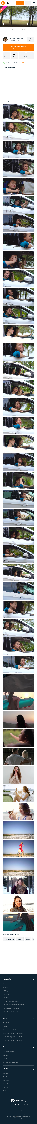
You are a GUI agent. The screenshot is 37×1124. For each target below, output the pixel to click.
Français (5, 1089)
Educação (6, 997)
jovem (20, 938)
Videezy (5, 990)
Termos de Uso (10, 1118)
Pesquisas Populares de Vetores (13, 1035)
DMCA (5, 1028)
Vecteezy (6, 986)
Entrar (28, 3)
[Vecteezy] (3, 3)
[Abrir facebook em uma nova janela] (8, 1106)
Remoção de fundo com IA (11, 1009)
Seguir (30, 40)
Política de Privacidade (23, 1118)
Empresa (6, 993)
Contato (5, 1056)
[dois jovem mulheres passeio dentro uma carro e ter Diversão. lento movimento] (18, 112)
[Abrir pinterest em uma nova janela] (18, 1106)
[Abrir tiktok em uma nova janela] (21, 1106)
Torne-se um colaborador (11, 1063)
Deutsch (5, 1085)
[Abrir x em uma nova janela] (24, 1106)
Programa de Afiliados (10, 1031)
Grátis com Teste (18, 47)
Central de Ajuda (8, 1053)
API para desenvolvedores (11, 1000)
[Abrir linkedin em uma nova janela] (15, 1106)
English (5, 1075)
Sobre (5, 1060)
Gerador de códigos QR (10, 1013)
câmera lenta (9, 938)
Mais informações (10, 66)
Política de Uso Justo (18, 1119)
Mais (4, 1092)
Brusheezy (6, 983)
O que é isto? (20, 63)
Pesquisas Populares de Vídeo (12, 1042)
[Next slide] (29, 938)
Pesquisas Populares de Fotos (12, 1038)
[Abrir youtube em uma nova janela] (27, 1106)
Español (5, 1078)
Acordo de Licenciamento (11, 1024)
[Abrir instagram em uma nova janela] (12, 1106)
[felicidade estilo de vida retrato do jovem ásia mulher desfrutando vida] (18, 792)
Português (6, 1082)
